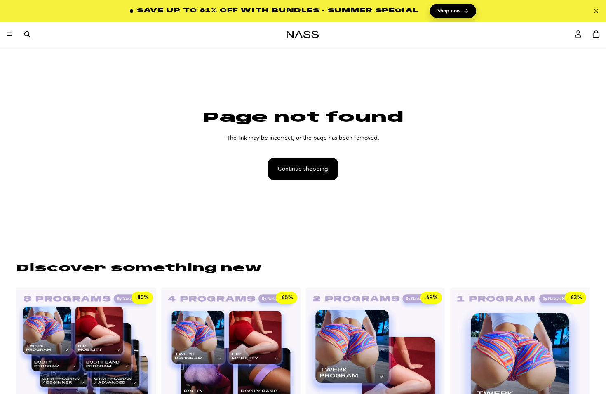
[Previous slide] (462, 376)
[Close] (596, 11)
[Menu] (9, 34)
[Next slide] (577, 376)
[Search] (27, 34)
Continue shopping (303, 168)
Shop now (453, 11)
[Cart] (596, 34)
